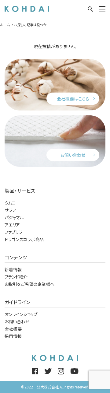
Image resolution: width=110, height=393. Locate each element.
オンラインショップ (21, 314)
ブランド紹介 (16, 277)
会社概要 (13, 329)
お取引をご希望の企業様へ (29, 284)
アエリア (12, 225)
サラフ (10, 210)
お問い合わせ (73, 155)
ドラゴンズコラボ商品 (24, 239)
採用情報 (13, 336)
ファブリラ (13, 232)
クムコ (10, 203)
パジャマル (14, 217)
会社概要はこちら (73, 99)
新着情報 (13, 269)
